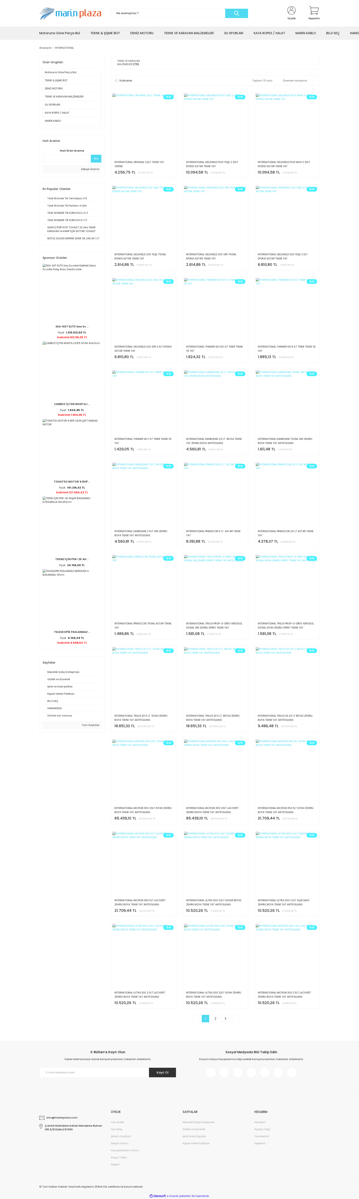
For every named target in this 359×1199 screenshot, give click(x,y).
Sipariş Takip (262, 1129)
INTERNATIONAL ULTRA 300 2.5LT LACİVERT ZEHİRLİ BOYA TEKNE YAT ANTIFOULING (139, 994)
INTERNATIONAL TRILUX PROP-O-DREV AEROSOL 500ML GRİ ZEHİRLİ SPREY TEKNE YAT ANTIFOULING (214, 626)
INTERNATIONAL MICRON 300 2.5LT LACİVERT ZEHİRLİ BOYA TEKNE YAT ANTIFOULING (284, 994)
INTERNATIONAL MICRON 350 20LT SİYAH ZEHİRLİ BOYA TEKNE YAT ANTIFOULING (143, 810)
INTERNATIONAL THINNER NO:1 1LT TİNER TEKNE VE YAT (142, 441)
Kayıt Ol (162, 1072)
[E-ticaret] (179, 1196)
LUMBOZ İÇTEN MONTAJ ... (72, 404)
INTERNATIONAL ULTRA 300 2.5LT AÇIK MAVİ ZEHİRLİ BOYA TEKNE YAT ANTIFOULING (283, 902)
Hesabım (260, 1122)
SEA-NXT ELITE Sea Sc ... (72, 326)
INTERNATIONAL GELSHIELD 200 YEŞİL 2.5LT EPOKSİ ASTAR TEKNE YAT (283, 256)
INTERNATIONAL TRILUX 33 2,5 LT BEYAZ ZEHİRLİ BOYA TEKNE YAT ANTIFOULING (285, 718)
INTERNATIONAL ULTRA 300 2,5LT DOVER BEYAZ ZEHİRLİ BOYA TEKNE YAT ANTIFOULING (213, 902)
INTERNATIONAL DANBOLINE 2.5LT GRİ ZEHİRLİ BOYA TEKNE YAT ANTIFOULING (140, 533)
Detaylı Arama (90, 169)
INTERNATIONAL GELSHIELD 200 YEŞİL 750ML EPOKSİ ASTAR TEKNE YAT (140, 256)
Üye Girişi (116, 1129)
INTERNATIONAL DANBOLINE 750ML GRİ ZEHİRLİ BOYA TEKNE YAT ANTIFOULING (285, 441)
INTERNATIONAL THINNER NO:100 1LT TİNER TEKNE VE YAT (214, 349)
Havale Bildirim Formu (125, 1150)
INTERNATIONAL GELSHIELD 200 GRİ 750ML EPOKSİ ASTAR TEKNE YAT (211, 256)
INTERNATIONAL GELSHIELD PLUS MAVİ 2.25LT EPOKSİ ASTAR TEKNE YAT (284, 164)
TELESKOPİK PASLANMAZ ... (72, 632)
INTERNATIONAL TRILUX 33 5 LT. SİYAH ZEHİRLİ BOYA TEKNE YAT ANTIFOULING (140, 718)
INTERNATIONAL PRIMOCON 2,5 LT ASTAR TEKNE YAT (286, 533)
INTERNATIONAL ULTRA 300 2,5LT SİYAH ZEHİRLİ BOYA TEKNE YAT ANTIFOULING (213, 994)
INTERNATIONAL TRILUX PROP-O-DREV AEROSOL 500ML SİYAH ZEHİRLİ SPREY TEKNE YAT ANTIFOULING (286, 626)
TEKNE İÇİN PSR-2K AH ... (72, 559)
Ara (96, 158)
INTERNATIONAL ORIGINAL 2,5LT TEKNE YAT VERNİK (139, 164)
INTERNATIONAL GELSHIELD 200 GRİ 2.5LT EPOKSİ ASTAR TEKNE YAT (143, 349)
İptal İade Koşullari (194, 1136)
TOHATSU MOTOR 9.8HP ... (72, 482)
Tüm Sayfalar (90, 725)
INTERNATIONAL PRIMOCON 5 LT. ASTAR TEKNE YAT (213, 533)
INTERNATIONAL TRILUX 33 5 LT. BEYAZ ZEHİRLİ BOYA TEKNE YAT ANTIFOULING (213, 718)
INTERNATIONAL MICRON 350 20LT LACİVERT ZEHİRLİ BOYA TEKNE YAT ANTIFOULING (212, 810)
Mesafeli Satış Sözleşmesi (199, 1122)
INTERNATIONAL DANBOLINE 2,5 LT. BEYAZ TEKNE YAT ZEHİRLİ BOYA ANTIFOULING (214, 441)
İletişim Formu (119, 1143)
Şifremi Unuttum (121, 1136)
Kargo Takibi (119, 1157)
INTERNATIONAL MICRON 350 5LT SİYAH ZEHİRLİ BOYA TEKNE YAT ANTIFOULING (286, 810)
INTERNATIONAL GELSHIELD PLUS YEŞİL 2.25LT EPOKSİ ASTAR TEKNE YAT (212, 164)
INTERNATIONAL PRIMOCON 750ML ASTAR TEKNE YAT (142, 625)
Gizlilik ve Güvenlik (194, 1129)
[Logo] (72, 13)
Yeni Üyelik (117, 1122)
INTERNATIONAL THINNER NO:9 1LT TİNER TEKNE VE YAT (287, 349)
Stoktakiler (125, 80)
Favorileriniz (261, 1136)
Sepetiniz (260, 1143)
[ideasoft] (157, 1196)
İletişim (115, 1164)
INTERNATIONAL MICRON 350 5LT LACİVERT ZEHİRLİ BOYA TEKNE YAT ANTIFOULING (140, 902)
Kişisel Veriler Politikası (196, 1143)
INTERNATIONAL (64, 48)
